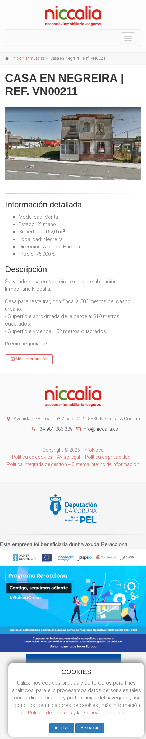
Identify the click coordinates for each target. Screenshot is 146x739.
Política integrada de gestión (37, 464)
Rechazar (89, 727)
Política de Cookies (50, 713)
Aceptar (62, 727)
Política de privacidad (107, 457)
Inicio (16, 58)
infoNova (94, 450)
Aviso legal (68, 457)
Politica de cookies (32, 457)
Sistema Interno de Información (105, 464)
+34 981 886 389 (55, 429)
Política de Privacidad (106, 713)
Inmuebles (35, 58)
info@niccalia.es (100, 429)
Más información (31, 359)
